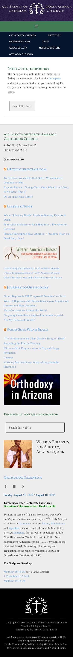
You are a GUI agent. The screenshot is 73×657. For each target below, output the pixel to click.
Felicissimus (58, 523)
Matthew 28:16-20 (14, 571)
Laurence (24, 523)
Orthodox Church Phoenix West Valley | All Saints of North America (36, 10)
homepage (55, 78)
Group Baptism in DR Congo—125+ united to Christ (34, 296)
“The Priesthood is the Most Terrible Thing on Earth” (35, 338)
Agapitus (14, 528)
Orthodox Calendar (23, 477)
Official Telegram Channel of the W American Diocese (31, 268)
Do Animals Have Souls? (18, 196)
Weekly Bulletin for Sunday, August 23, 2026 (52, 447)
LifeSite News (19, 206)
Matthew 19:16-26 (14, 581)
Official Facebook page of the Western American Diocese (33, 277)
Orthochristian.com (26, 169)
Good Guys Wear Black (27, 329)
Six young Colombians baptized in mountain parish (34, 315)
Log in (53, 629)
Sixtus (45, 523)
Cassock (8, 357)
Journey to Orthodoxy (27, 287)
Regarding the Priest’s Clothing (22, 343)
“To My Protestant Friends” (20, 320)
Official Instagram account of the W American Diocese (31, 272)
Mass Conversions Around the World (25, 310)
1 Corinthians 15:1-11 (16, 576)
